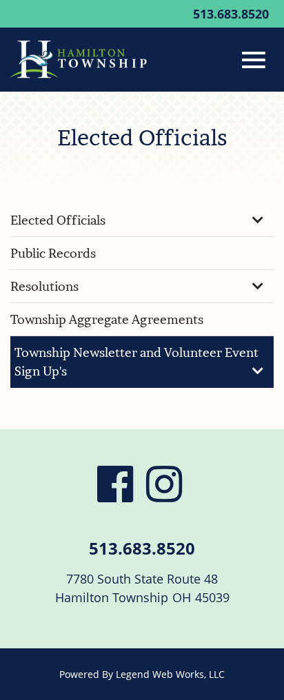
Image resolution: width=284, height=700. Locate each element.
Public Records (53, 253)
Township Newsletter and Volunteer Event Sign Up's (136, 361)
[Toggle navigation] (254, 60)
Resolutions (44, 286)
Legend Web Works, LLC (170, 674)
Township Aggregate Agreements (106, 319)
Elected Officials (57, 220)
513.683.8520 (231, 14)
